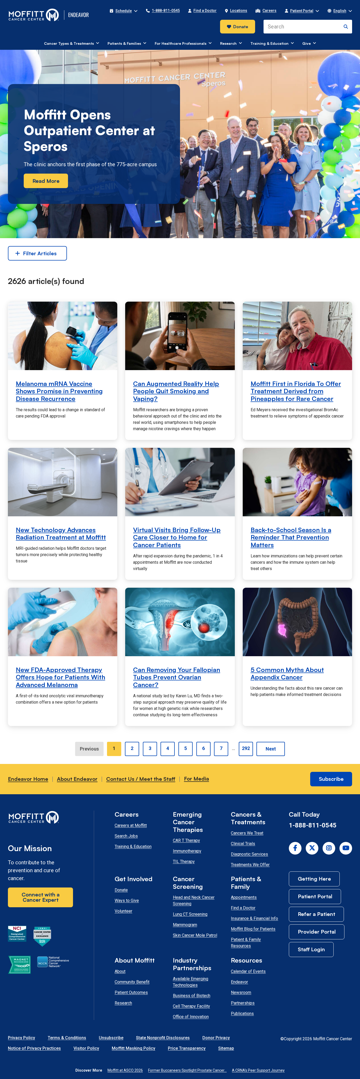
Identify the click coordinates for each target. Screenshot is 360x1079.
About (120, 971)
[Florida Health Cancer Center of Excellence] (42, 937)
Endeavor (239, 981)
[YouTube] (345, 848)
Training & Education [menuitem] (269, 43)
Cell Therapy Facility (191, 1006)
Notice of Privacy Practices (34, 1048)
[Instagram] (329, 848)
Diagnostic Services (249, 854)
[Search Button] (345, 26)
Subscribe (331, 779)
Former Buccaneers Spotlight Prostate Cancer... (187, 1070)
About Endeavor (77, 779)
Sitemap (226, 1048)
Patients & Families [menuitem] (124, 43)
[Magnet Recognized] (19, 966)
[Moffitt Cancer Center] (34, 15)
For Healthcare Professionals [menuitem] (180, 43)
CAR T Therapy (186, 840)
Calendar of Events (248, 971)
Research (123, 1003)
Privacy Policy (21, 1037)
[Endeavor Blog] (79, 15)
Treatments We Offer (250, 864)
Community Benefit (132, 981)
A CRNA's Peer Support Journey (258, 1070)
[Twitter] (312, 848)
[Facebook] (295, 848)
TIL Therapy (184, 861)
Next (271, 749)
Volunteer (123, 911)
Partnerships (243, 1003)
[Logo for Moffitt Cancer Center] (40, 818)
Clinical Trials (243, 843)
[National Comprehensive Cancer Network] (53, 966)
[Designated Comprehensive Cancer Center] (17, 937)
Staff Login (311, 949)
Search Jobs (126, 835)
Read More (46, 181)
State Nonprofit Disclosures (163, 1037)
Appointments (244, 897)
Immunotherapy (187, 851)
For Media (196, 778)
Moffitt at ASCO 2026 (125, 1070)
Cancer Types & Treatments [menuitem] (69, 43)
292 (246, 748)
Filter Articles (40, 253)
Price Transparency (187, 1048)
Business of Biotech (191, 995)
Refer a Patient (316, 914)
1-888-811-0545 (313, 825)
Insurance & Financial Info (254, 918)
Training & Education (133, 846)
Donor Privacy (216, 1037)
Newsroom (241, 992)
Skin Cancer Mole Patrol (195, 935)
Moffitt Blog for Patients (253, 928)
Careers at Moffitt (131, 825)
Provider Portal (317, 931)
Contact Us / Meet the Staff (140, 779)
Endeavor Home (28, 779)
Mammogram (185, 924)
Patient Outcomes (131, 992)
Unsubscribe (111, 1037)
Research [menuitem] (228, 43)
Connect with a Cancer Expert (41, 897)
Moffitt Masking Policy (133, 1048)
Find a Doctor (243, 907)
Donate (240, 26)
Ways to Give (127, 900)
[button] (124, 11)
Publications (242, 1013)
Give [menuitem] (306, 43)
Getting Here (314, 878)
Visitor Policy (86, 1048)
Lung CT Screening (190, 914)
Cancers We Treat (247, 833)
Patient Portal (315, 896)
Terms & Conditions (67, 1037)
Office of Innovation (191, 1016)
